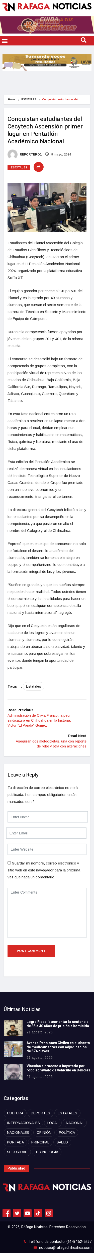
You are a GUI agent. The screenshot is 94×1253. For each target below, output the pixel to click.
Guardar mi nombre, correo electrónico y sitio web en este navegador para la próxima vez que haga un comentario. (44, 870)
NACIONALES (18, 1133)
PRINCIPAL (40, 1142)
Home (11, 99)
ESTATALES (28, 99)
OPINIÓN (44, 1133)
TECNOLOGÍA (46, 1152)
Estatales (33, 686)
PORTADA (15, 1142)
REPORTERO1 (30, 154)
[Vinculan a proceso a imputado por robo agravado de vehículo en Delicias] (13, 1072)
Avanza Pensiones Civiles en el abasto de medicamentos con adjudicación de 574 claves (58, 1047)
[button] (5, 40)
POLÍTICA (67, 1133)
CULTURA (15, 1113)
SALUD (62, 1142)
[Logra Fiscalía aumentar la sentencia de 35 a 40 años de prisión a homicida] (13, 1028)
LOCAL (52, 1123)
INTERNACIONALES (23, 1123)
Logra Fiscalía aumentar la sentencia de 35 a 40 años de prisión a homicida (58, 1024)
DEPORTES (40, 1113)
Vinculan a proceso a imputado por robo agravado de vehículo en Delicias (58, 1068)
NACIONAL (74, 1123)
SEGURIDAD (17, 1152)
